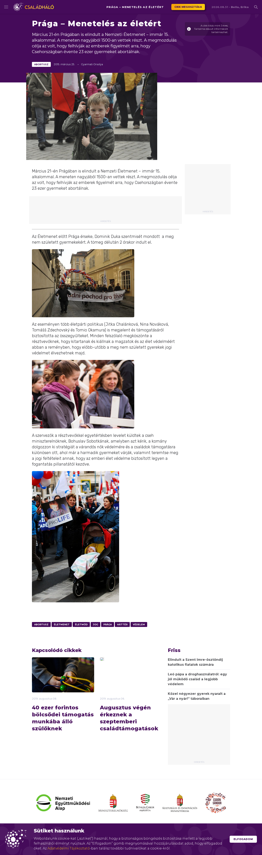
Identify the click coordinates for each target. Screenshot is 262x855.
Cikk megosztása (188, 6)
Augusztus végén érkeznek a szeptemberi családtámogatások (129, 718)
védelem (139, 624)
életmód (81, 624)
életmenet (62, 624)
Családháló (33, 7)
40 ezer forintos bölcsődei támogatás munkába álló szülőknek (63, 718)
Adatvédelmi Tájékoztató (68, 848)
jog (95, 624)
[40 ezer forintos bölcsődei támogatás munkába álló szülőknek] (63, 678)
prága (107, 624)
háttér (122, 624)
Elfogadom (243, 839)
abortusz (41, 64)
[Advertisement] (207, 188)
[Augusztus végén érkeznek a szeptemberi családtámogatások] (102, 659)
